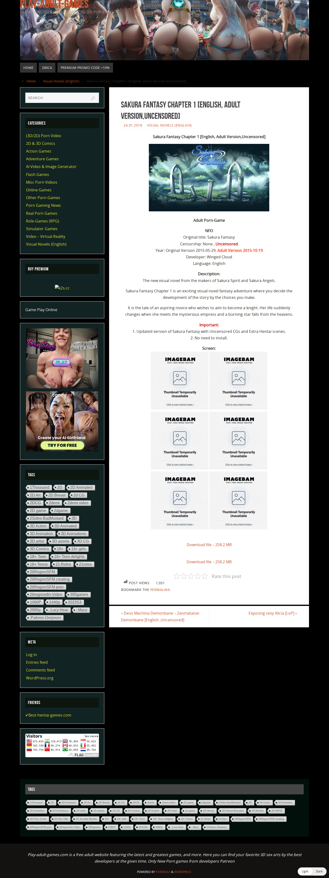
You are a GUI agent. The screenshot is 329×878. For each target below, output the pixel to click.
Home (31, 81)
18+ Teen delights (69, 557)
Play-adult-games (54, 4)
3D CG (83, 541)
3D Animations (73, 533)
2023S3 (74, 602)
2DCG (35, 503)
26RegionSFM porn (47, 587)
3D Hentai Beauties (233, 810)
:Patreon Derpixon (45, 618)
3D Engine (153, 810)
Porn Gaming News (43, 205)
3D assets (60, 541)
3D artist (37, 541)
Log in (31, 654)
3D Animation (41, 533)
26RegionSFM (42, 572)
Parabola (163, 872)
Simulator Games (42, 228)
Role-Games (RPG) (42, 221)
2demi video (77, 503)
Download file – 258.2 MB (209, 544)
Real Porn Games (41, 213)
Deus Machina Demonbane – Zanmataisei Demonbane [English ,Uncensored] (160, 616)
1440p (54, 602)
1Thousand (39, 487)
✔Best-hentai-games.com (48, 715)
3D (74, 518)
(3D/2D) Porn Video (43, 135)
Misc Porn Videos (41, 182)
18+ (60, 549)
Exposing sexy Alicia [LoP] (273, 613)
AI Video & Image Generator (51, 166)
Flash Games (37, 174)
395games (79, 594)
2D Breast (57, 495)
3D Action (38, 526)
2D (59, 487)
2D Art (35, 495)
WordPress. (183, 872)
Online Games (39, 190)
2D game (38, 510)
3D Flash (172, 810)
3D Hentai (208, 810)
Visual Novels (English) (61, 81)
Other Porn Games (43, 197)
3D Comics (39, 549)
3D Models (257, 810)
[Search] (93, 98)
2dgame (61, 510)
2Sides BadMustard (47, 518)
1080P (35, 602)
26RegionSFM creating (50, 579)
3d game (190, 810)
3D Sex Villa (61, 819)
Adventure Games (42, 158)
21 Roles (63, 564)
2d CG (79, 495)
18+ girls (78, 549)
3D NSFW (276, 810)
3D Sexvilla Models (86, 819)
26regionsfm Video (46, 594)
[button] (312, 871)
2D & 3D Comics (40, 143)
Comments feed (40, 670)
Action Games (38, 151)
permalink (160, 589)
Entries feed (37, 662)
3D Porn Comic (38, 819)
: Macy (81, 610)
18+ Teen (38, 556)
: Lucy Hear (58, 610)
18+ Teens (39, 564)
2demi (54, 503)
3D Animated (65, 526)
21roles (85, 564)
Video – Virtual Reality (45, 236)
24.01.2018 (133, 125)
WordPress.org (39, 678)
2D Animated (81, 487)
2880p (35, 610)
